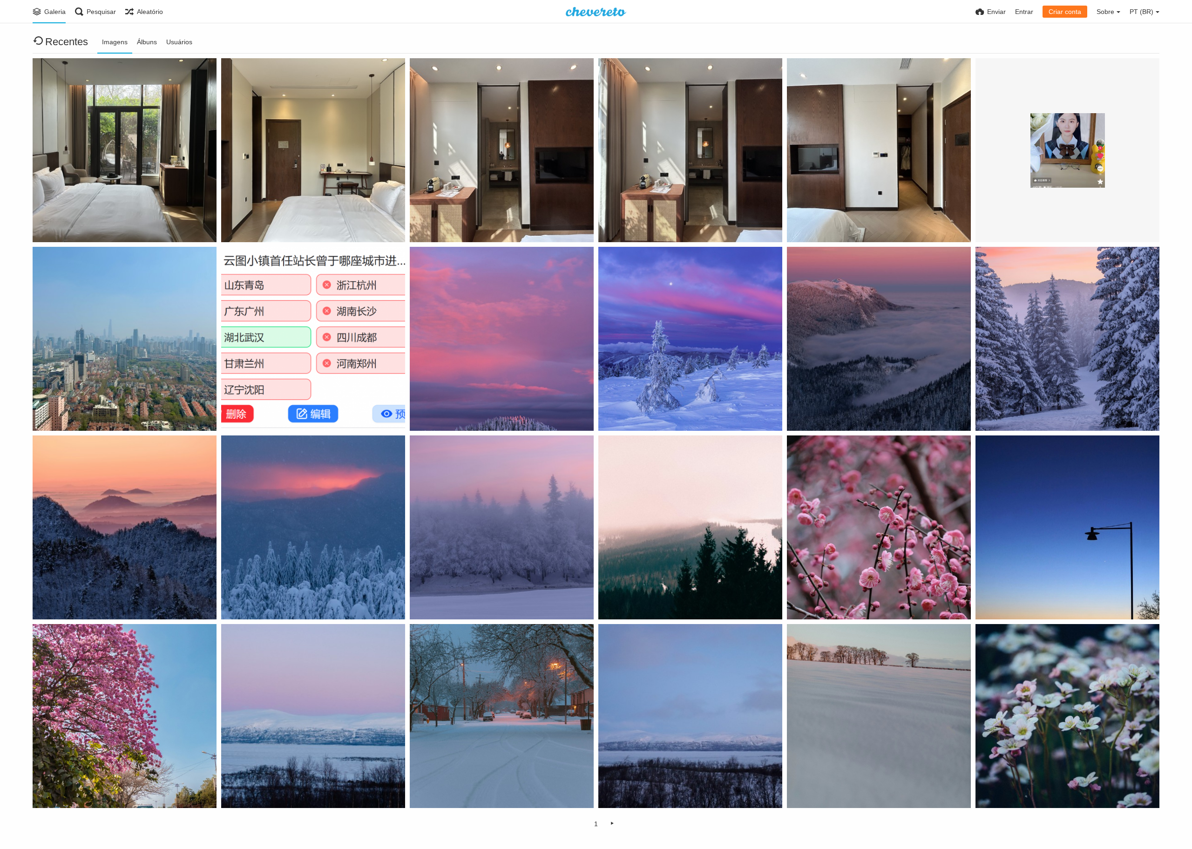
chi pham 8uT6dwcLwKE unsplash (1035, 791)
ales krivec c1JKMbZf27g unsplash (93, 602)
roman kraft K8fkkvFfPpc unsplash (658, 602)
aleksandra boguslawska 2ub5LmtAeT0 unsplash (861, 791)
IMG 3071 (994, 225)
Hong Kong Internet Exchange (111, 235)
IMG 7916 (617, 225)
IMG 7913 (52, 225)
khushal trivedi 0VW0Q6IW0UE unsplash (101, 791)
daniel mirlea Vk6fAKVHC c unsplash (661, 414)
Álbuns (147, 42)
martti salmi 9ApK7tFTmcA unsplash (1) (1043, 602)
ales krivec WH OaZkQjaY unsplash (847, 414)
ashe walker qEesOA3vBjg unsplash (471, 791)
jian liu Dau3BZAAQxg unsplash (654, 791)
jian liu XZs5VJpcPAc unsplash (275, 791)
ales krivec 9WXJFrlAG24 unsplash (469, 602)
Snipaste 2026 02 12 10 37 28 (271, 414)
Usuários (179, 42)
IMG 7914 (240, 225)
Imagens (115, 42)
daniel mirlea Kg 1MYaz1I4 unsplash (471, 414)
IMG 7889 (52, 414)
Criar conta (1065, 11)
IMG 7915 (429, 225)
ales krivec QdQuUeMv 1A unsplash (1037, 414)
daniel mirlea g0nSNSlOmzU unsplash (285, 602)
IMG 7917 (806, 225)
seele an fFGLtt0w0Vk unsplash (842, 602)
